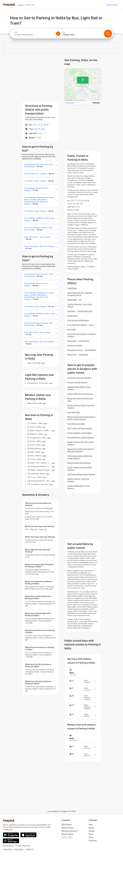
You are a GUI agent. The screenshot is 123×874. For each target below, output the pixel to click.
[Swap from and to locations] (58, 34)
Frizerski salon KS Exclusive (78, 320)
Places (91, 828)
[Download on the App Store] (28, 834)
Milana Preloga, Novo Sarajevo (79, 463)
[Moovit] (9, 4)
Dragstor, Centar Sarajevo (77, 382)
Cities (91, 837)
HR (64, 837)
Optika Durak (72, 316)
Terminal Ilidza (90, 350)
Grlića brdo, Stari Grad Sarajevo (79, 378)
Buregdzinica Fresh (74, 350)
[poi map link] (82, 86)
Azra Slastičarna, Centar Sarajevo (80, 437)
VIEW (43, 363)
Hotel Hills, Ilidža (73, 412)
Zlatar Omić (72, 355)
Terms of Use (7, 849)
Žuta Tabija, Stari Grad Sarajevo (79, 428)
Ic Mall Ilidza (72, 288)
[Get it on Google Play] (11, 834)
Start (16, 32)
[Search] (108, 34)
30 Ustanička (84, 341)
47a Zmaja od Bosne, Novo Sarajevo (81, 474)
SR (70, 837)
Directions (93, 840)
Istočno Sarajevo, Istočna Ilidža (79, 433)
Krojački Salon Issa (84, 311)
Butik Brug (71, 311)
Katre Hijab (71, 329)
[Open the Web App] (11, 840)
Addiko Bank (72, 300)
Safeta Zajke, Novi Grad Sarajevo (80, 394)
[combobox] (34, 34)
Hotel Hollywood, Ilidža (76, 424)
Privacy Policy (19, 849)
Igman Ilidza (83, 355)
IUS (80, 300)
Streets (92, 831)
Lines (91, 824)
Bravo (91, 325)
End (63, 32)
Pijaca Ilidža (72, 341)
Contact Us (29, 849)
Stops (91, 834)
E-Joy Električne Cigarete (77, 325)
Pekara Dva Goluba (74, 345)
